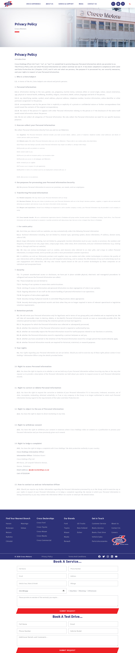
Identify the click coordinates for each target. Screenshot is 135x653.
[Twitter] (104, 556)
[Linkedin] (112, 556)
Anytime (73, 591)
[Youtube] (116, 556)
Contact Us (92, 4)
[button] (33, 4)
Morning (82, 591)
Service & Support (66, 4)
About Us (49, 4)
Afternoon (92, 591)
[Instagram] (108, 556)
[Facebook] (99, 556)
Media (81, 4)
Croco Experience (33, 4)
